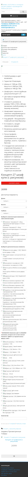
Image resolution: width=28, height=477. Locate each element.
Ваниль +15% (16, 349)
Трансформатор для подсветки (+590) (13, 308)
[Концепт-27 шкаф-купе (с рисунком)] (14, 57)
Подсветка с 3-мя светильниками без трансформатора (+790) (13, 295)
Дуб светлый (16, 371)
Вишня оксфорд (18, 376)
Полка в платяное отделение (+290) (13, 283)
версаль (18, 429)
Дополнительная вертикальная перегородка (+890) (12, 316)
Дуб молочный (17, 355)
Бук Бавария (15, 393)
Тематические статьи (7, 468)
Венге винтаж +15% (13, 402)
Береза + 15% (16, 352)
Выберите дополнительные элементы (13, 247)
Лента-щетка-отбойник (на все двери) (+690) (13, 272)
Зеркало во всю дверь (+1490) (14, 251)
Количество (4, 415)
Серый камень (17, 346)
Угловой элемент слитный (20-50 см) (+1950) (13, 259)
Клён (10, 357)
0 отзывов (12, 423)
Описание (5, 62)
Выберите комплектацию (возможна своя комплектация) (12, 217)
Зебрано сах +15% (20, 368)
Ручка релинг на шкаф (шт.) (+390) (12, 265)
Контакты (4, 475)
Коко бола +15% (18, 365)
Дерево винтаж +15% (14, 397)
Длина (3, 198)
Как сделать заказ (6, 473)
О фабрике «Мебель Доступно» (10, 470)
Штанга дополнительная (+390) (15, 320)
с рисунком (12, 429)
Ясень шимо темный (13, 387)
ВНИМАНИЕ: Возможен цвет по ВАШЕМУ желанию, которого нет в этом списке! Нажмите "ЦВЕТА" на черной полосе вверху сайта (13, 335)
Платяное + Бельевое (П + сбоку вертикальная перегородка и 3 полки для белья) (15, 229)
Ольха (11, 374)
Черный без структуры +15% (14, 411)
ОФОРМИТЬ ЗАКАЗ (14, 183)
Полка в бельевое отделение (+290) (13, 287)
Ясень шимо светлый (13, 362)
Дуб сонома (14, 390)
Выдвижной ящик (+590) (14, 277)
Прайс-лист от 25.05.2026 (9, 471)
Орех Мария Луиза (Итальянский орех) (14, 383)
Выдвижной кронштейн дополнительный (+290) (10, 329)
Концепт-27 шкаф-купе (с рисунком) (14, 440)
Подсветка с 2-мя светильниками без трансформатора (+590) (13, 303)
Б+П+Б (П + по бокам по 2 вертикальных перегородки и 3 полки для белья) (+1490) (14, 241)
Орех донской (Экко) (14, 407)
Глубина (3, 210)
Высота (3, 204)
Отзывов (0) (14, 62)
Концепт (5, 429)
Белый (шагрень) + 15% (12, 343)
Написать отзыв (21, 423)
